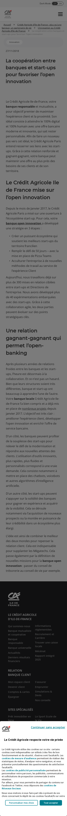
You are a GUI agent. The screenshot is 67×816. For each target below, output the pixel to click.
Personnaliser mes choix (21, 802)
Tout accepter (51, 802)
